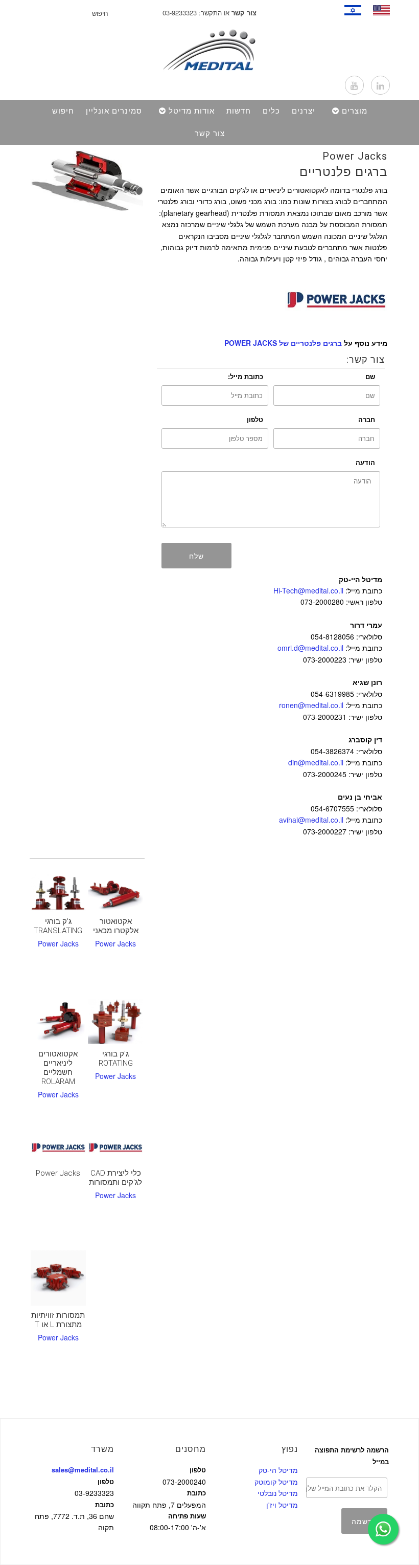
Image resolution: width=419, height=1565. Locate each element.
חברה (366, 419)
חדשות (238, 111)
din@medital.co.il (315, 762)
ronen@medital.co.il (311, 705)
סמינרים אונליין (114, 111)
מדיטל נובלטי (278, 1493)
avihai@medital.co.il (311, 819)
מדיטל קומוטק (276, 1481)
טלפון (255, 419)
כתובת (104, 1504)
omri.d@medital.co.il (310, 648)
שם (370, 376)
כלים (271, 111)
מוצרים (354, 111)
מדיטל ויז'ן (282, 1505)
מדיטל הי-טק (278, 1470)
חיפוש (63, 111)
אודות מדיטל (192, 111)
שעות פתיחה (187, 1515)
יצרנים (303, 111)
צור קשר (210, 133)
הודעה (365, 462)
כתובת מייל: (245, 376)
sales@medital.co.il (83, 1469)
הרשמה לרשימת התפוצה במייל (352, 1455)
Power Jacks (354, 156)
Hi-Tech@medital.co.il (308, 590)
